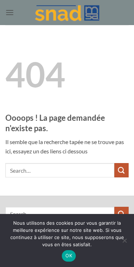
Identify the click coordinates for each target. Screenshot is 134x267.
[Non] (124, 242)
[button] (9, 12)
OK (68, 255)
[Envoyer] (121, 170)
